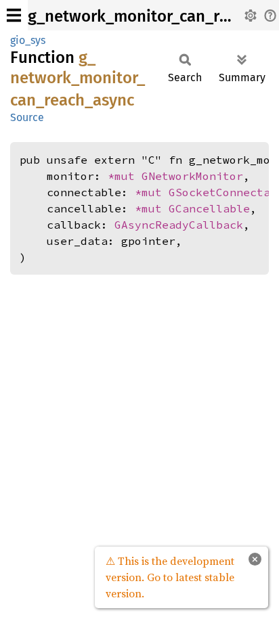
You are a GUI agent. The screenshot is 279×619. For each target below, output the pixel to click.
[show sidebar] (14, 15)
